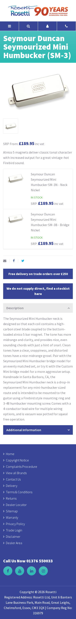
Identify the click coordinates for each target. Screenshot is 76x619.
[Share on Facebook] (15, 260)
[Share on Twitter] (24, 260)
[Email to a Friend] (6, 260)
